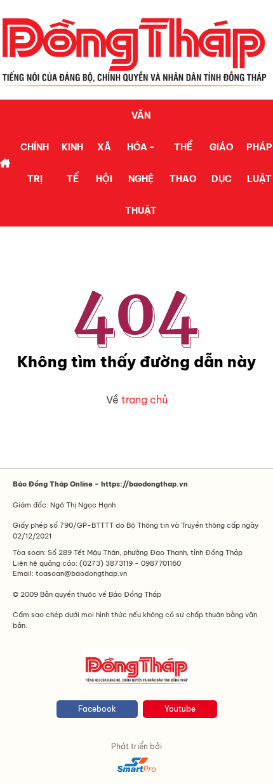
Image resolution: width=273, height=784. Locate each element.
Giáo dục (222, 163)
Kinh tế (72, 163)
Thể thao (183, 163)
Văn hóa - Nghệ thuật (141, 163)
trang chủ (144, 399)
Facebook (97, 709)
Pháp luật (259, 163)
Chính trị (34, 163)
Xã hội (104, 163)
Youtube (180, 709)
